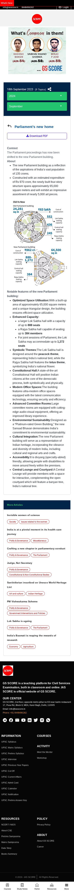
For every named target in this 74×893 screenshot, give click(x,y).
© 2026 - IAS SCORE (25, 877)
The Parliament (40, 555)
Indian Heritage (35, 594)
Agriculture (28, 646)
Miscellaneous (39, 541)
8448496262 (28, 7)
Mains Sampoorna (10, 842)
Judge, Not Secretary (19, 563)
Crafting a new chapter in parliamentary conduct (36, 548)
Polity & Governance (18, 541)
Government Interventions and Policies (27, 613)
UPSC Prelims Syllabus (12, 753)
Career (40, 847)
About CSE (6, 830)
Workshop (42, 758)
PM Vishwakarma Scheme (22, 601)
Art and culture (16, 594)
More (66, 889)
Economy (13, 646)
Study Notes (22, 889)
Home (37, 889)
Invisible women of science (23, 515)
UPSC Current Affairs (11, 777)
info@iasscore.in (10, 7)
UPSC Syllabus (8, 742)
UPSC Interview (9, 759)
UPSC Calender (9, 788)
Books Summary (9, 854)
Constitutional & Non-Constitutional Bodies (29, 575)
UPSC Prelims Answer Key (14, 800)
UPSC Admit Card (9, 783)
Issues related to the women (34, 522)
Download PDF (38, 136)
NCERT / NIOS (8, 825)
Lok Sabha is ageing (19, 621)
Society (12, 522)
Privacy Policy (43, 825)
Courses (7, 889)
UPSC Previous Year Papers (15, 765)
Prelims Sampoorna (10, 836)
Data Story (6, 848)
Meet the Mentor (44, 752)
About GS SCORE (45, 841)
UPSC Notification (10, 794)
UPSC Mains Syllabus (12, 747)
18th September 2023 (20, 89)
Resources (51, 889)
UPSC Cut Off (7, 771)
